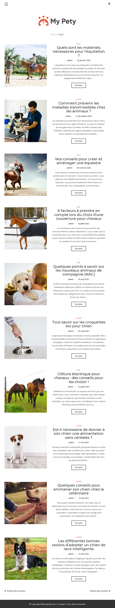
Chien (79, 99)
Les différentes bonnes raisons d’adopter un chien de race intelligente (78, 545)
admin (70, 60)
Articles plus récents (99, 590)
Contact (61, 604)
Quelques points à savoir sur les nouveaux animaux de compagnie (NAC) (78, 270)
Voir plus (79, 85)
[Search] (109, 3)
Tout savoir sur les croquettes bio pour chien (78, 324)
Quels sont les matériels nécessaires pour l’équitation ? (79, 51)
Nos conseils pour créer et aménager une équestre (78, 161)
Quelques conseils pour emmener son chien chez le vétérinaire (78, 489)
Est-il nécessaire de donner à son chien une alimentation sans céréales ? (79, 433)
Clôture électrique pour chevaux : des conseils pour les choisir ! (78, 378)
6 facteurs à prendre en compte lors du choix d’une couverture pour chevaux (78, 214)
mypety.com (50, 604)
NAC (79, 44)
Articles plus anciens (16, 590)
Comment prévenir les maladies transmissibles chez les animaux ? (78, 107)
